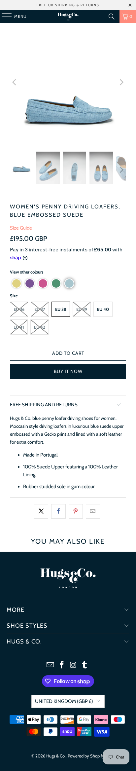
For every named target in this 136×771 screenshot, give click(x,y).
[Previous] (15, 82)
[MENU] (3, 16)
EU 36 (19, 309)
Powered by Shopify (86, 755)
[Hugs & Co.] (68, 16)
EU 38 (60, 309)
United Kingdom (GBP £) (64, 701)
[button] (16, 283)
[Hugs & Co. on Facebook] (62, 665)
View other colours (27, 272)
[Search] (111, 16)
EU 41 (19, 327)
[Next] (121, 82)
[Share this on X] (41, 511)
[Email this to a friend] (93, 511)
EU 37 (39, 309)
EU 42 (39, 327)
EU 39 (81, 309)
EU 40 (103, 309)
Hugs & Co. (56, 755)
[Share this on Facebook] (58, 511)
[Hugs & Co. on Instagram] (73, 665)
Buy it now (68, 371)
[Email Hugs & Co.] (50, 665)
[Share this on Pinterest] (76, 511)
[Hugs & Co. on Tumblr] (85, 665)
